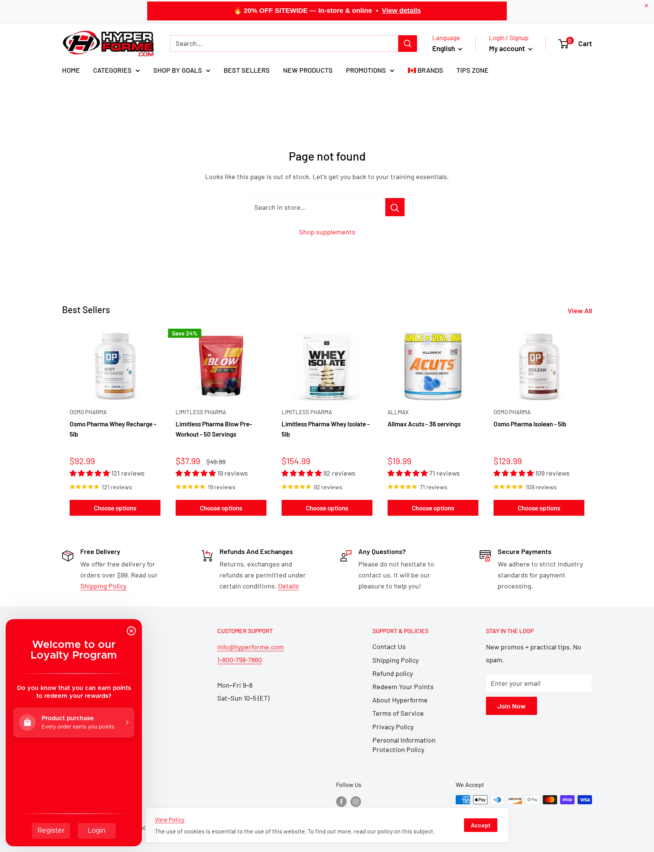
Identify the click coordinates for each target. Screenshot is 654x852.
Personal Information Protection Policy (404, 745)
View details (401, 10)
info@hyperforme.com (250, 647)
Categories (112, 70)
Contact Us (389, 646)
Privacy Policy (393, 726)
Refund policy (392, 673)
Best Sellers (247, 70)
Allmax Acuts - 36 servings (424, 424)
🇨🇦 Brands (425, 70)
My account (507, 48)
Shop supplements (327, 232)
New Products (308, 70)
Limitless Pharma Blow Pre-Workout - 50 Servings (214, 429)
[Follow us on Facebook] (341, 801)
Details (288, 586)
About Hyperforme (400, 700)
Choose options (115, 508)
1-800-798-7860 (239, 659)
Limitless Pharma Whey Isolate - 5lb (326, 429)
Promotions (366, 70)
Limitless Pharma (201, 412)
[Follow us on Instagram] (355, 801)
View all (580, 310)
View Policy (169, 819)
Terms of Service (398, 713)
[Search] (407, 43)
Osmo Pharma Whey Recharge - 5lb (113, 429)
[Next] (592, 424)
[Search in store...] (395, 207)
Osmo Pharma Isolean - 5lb (530, 424)
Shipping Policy (395, 660)
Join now (511, 706)
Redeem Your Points (403, 686)
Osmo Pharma (88, 412)
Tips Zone (472, 70)
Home (71, 70)
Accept (480, 825)
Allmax (398, 412)
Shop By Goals (177, 70)
